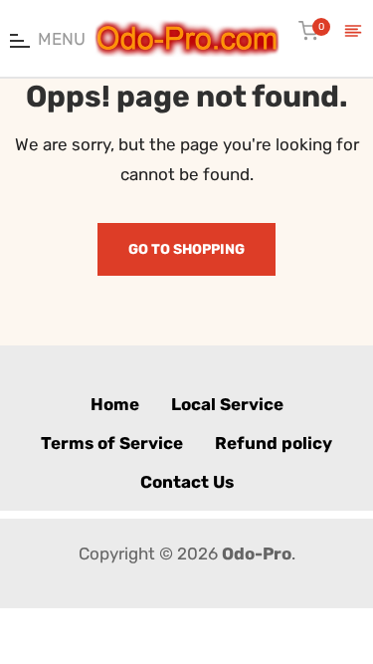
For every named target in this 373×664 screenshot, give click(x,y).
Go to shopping (186, 249)
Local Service (227, 404)
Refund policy (273, 443)
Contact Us (187, 482)
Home (115, 404)
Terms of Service (112, 443)
